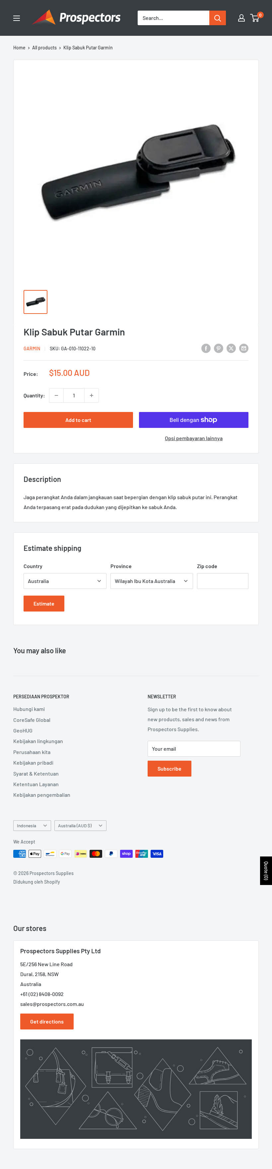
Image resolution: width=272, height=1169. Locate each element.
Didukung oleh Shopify (36, 882)
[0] (255, 18)
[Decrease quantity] (56, 395)
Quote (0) (266, 870)
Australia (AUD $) (75, 825)
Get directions (47, 1021)
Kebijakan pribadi (33, 762)
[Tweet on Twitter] (231, 348)
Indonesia (26, 825)
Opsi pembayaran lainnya (194, 438)
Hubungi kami (29, 709)
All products (44, 47)
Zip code (207, 566)
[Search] (217, 18)
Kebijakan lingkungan (38, 741)
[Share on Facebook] (206, 348)
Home (19, 47)
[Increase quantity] (92, 395)
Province (121, 566)
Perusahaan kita (31, 752)
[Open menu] (16, 18)
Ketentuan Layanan (36, 784)
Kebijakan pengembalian (41, 794)
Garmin (32, 348)
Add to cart (78, 420)
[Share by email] (243, 348)
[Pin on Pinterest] (218, 348)
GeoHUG (23, 730)
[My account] (241, 18)
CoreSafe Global (31, 720)
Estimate (44, 603)
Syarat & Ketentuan (36, 773)
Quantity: (34, 395)
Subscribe (169, 768)
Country (33, 566)
